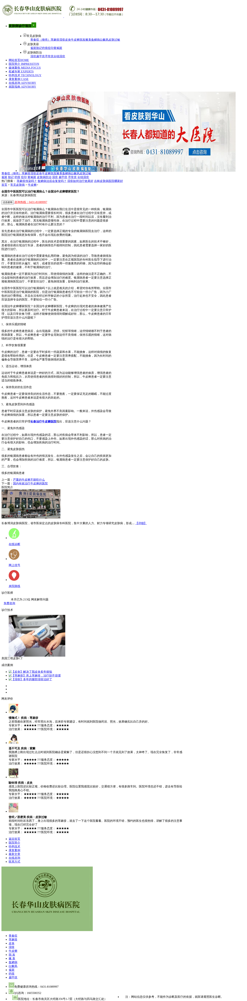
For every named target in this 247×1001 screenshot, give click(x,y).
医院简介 (24, 63)
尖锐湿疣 (59, 56)
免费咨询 (9, 603)
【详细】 (141, 523)
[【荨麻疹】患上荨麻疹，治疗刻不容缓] (35, 675)
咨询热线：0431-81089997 (30, 202)
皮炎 (68, 39)
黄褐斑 (58, 48)
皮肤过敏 (114, 39)
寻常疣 (49, 56)
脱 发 (12, 954)
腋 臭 (12, 958)
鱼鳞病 (95, 39)
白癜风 (104, 39)
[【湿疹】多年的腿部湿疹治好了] (30, 679)
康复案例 (19, 79)
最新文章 (14, 854)
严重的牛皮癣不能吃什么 (29, 479)
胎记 (39, 48)
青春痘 (13, 935)
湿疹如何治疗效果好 (80, 180)
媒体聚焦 (25, 67)
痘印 (51, 48)
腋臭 (88, 39)
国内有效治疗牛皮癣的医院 (30, 483)
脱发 (82, 39)
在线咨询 (22, 82)
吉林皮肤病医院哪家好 (108, 180)
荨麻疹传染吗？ (27, 180)
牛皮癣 (75, 39)
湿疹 (62, 39)
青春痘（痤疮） (40, 39)
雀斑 (33, 48)
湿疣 (33, 56)
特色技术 (25, 75)
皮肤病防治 (44, 177)
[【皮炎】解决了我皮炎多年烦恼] (30, 671)
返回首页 (14, 838)
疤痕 (45, 48)
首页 (4, 184)
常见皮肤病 (17, 184)
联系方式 (14, 861)
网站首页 (19, 60)
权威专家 (21, 71)
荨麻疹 (55, 39)
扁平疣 (40, 56)
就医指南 (22, 86)
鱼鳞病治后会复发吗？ (52, 180)
